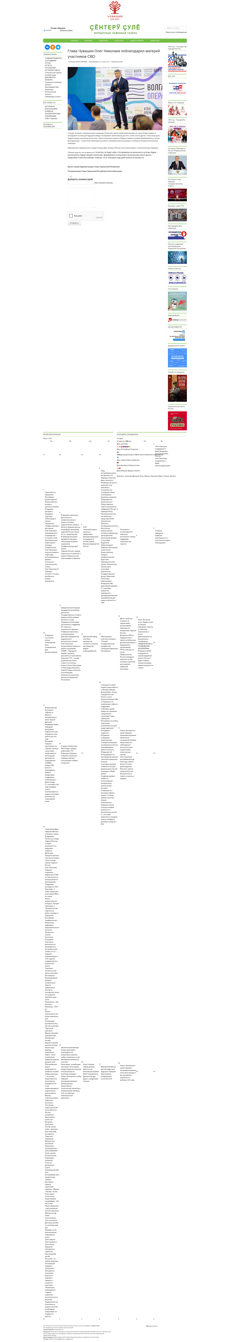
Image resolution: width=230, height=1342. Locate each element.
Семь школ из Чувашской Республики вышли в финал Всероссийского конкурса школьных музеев (52, 499)
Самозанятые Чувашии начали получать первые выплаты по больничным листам (109, 807)
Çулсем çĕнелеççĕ (52, 1211)
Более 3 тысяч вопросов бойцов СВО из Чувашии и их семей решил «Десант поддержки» (109, 702)
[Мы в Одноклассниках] (52, 47)
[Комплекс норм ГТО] (177, 215)
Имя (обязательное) (103, 183)
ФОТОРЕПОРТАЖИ (52, 114)
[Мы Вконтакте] (47, 47)
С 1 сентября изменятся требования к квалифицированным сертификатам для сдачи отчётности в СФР (109, 595)
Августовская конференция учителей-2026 (106, 1076)
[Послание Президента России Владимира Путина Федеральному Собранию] (177, 165)
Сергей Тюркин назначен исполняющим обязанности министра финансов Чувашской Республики (70, 675)
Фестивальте (50, 976)
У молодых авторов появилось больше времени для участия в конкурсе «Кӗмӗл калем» (109, 769)
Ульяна (166, 476)
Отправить (74, 223)
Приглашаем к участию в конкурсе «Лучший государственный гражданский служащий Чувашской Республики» (109, 644)
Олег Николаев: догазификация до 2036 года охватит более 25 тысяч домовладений (127, 762)
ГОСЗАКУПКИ (50, 68)
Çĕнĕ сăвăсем (50, 1240)
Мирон (147, 476)
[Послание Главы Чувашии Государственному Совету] (177, 195)
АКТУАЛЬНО (50, 106)
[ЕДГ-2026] (177, 88)
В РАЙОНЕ (49, 111)
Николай (153, 476)
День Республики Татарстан (127, 449)
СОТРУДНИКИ (50, 61)
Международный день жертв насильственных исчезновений (140, 455)
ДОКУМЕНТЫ (50, 77)
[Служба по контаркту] (177, 388)
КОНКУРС (49, 80)
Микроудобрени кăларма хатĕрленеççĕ (51, 980)
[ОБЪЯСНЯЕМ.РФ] (177, 335)
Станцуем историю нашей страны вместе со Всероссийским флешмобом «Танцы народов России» (109, 690)
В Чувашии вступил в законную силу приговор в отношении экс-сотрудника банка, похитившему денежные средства (109, 490)
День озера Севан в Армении (128, 460)
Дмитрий (135, 476)
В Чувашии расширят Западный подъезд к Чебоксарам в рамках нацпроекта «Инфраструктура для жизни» (52, 518)
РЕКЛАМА (88, 41)
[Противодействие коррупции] (177, 235)
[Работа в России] (177, 278)
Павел (160, 476)
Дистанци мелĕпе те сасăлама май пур (52, 1225)
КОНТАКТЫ (119, 41)
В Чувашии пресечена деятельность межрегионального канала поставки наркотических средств (70, 520)
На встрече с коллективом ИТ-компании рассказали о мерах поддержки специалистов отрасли (127, 536)
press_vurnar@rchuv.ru (67, 1339)
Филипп (173, 476)
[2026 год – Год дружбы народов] (177, 134)
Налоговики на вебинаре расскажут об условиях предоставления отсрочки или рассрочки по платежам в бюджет (71, 1069)
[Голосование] (177, 301)
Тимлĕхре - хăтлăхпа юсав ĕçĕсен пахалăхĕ (51, 970)
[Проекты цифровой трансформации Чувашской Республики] (177, 257)
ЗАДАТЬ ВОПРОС (137, 41)
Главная (74, 41)
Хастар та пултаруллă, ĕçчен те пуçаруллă (52, 992)
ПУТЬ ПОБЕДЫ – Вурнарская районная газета (115, 29)
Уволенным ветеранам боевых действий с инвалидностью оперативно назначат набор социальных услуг (70, 1052)
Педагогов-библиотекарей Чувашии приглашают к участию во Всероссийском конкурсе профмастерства (109, 550)
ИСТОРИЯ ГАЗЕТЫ (52, 70)
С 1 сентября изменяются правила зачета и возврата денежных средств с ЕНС (109, 819)
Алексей (128, 476)
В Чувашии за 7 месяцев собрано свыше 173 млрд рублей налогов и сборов (108, 795)
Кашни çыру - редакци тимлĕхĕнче (50, 1050)
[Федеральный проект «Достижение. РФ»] (177, 358)
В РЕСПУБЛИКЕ (51, 109)
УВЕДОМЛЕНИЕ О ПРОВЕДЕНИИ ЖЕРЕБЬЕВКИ (145, 646)
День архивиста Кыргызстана (128, 465)
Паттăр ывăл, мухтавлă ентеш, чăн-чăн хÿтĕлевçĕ (52, 1023)
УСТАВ (47, 63)
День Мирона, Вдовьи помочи (128, 471)
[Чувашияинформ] (177, 320)
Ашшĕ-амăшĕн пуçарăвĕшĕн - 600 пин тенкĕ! (52, 1201)
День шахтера (122, 444)
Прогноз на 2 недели (66, 30)
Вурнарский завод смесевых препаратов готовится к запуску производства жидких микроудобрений (90, 644)
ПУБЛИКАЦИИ (50, 116)
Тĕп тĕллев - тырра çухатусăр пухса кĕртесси (51, 1107)
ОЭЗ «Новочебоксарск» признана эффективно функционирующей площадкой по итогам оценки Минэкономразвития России (91, 536)
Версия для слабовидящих (176, 32)
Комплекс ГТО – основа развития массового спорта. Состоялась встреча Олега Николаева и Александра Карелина (71, 663)
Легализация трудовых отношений (50, 1266)
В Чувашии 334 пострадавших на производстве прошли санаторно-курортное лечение (109, 757)
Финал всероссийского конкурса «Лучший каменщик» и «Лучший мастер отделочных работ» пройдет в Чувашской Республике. (52, 908)
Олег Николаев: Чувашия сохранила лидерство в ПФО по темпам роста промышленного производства (51, 875)
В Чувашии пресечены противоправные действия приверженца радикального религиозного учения (70, 636)
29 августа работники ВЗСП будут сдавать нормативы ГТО (69, 748)
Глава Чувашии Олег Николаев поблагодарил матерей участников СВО (114, 54)
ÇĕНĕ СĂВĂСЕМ (51, 1151)
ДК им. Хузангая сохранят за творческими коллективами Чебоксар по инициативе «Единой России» (128, 626)
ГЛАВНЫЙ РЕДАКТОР (53, 58)
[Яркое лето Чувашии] (177, 110)
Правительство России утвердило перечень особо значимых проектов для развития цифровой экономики (127, 662)
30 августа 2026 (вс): (124, 441)
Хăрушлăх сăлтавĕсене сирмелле (50, 1249)
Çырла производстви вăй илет (52, 1170)
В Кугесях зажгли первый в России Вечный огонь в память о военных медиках (127, 774)
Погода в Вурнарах (58, 28)
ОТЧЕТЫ (48, 65)
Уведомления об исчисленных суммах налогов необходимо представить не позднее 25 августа (51, 1309)
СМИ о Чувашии (51, 118)
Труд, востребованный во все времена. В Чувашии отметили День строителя (108, 475)
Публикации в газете (53, 97)
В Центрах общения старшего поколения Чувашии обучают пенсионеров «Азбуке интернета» (69, 758)
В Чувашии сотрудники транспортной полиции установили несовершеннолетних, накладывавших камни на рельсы (109, 742)
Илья (142, 476)
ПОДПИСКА (103, 41)
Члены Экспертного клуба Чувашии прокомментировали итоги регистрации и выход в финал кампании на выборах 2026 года (128, 1073)
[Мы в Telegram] (58, 47)
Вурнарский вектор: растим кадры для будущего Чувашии (108, 1069)
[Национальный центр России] (177, 421)
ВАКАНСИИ (154, 41)
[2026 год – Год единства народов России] (177, 61)
